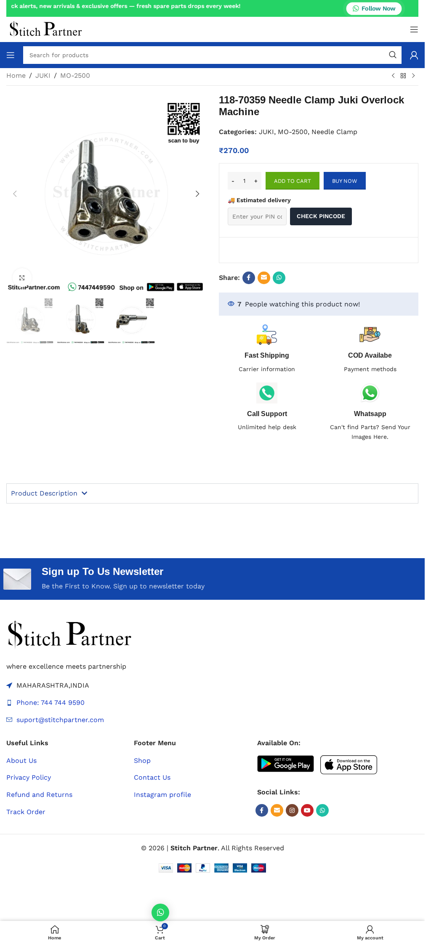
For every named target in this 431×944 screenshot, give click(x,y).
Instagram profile (162, 795)
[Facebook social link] (248, 278)
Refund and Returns (39, 795)
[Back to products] (403, 76)
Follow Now (378, 8)
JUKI (43, 75)
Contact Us (152, 777)
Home (16, 75)
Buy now (344, 181)
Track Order (25, 812)
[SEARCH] (393, 55)
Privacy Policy (28, 777)
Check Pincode (321, 216)
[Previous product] (393, 76)
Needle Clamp (334, 132)
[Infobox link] (267, 407)
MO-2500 (75, 75)
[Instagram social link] (292, 810)
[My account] (414, 55)
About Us (21, 761)
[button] (14, 193)
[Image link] (69, 634)
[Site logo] (45, 29)
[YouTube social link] (307, 810)
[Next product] (413, 76)
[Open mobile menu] (414, 29)
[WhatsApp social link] (279, 278)
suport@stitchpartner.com (60, 720)
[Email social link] (264, 278)
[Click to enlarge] (22, 277)
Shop (142, 761)
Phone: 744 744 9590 (50, 703)
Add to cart (292, 181)
